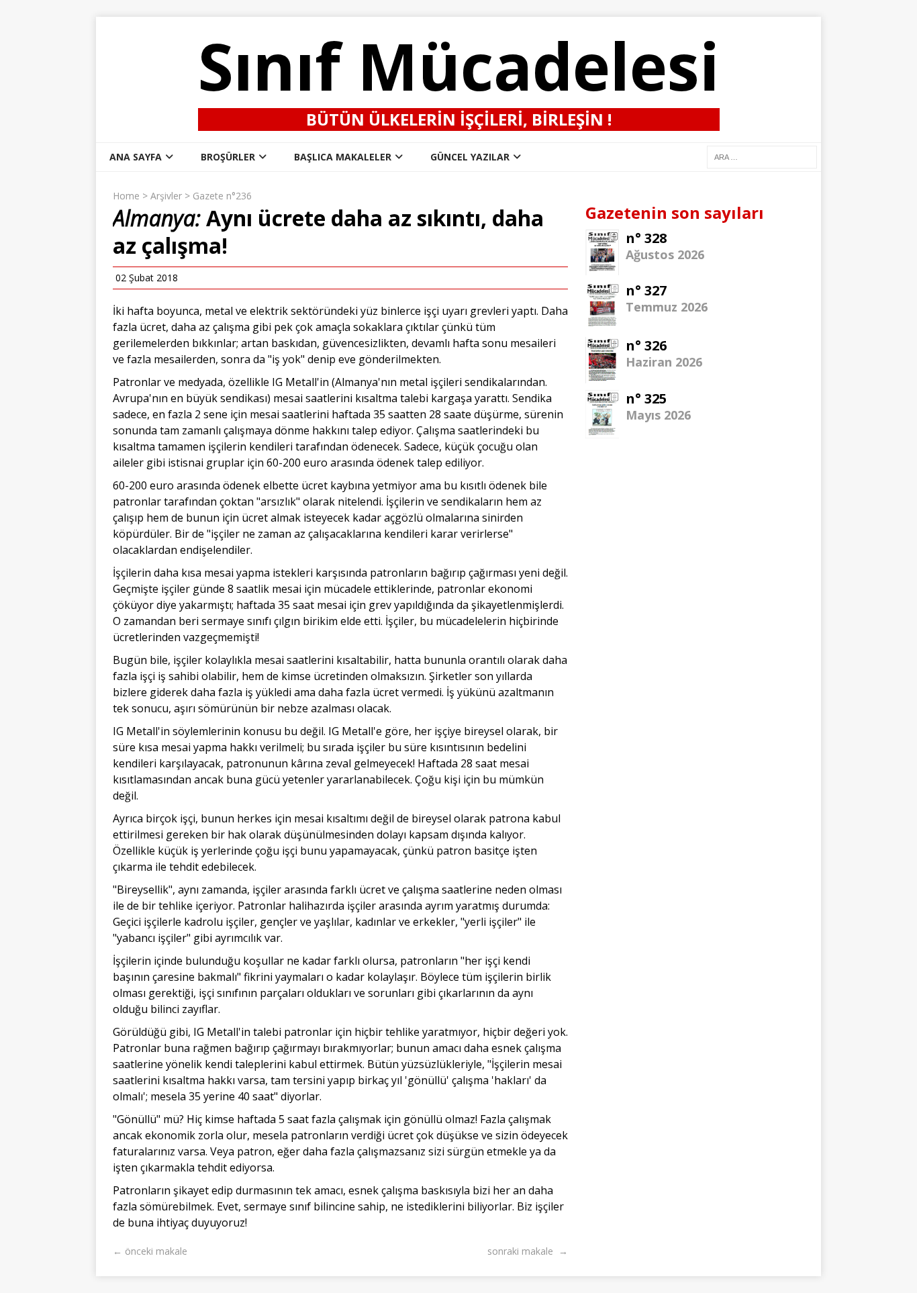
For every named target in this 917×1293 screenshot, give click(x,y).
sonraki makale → (527, 1251)
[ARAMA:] (762, 156)
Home (126, 195)
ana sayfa (135, 156)
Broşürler (228, 156)
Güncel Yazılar (470, 156)
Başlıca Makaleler (342, 156)
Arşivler (166, 195)
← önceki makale (150, 1251)
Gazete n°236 (222, 195)
